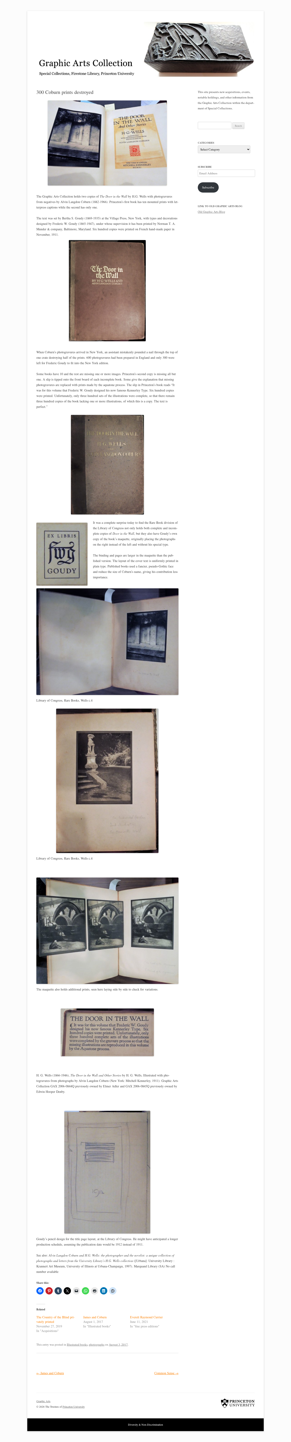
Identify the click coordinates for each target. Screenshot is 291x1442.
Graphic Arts (43, 1401)
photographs (96, 1344)
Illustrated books (77, 1344)
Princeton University (238, 1403)
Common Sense (166, 1373)
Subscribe (208, 187)
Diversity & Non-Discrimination (145, 1424)
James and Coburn (95, 1317)
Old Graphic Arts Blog (211, 212)
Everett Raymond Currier (146, 1317)
